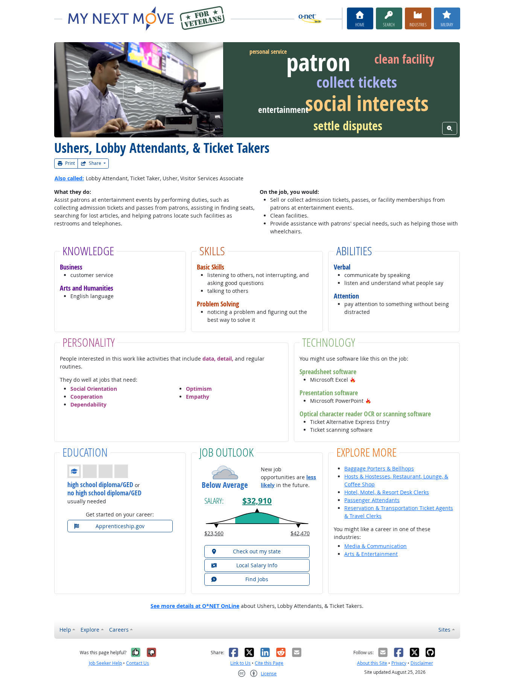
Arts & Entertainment (371, 553)
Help (65, 629)
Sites (444, 629)
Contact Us (137, 663)
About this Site (372, 663)
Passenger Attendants (372, 500)
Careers (119, 629)
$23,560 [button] (214, 533)
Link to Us (240, 663)
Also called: (69, 178)
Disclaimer (422, 663)
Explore (90, 629)
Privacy (398, 663)
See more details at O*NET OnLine (195, 605)
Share (95, 163)
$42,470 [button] (300, 533)
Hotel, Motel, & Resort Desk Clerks (386, 492)
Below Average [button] (225, 485)
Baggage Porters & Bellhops (379, 468)
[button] (353, 379)
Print (69, 163)
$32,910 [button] (257, 500)
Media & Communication (375, 546)
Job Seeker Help (105, 663)
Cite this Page (269, 663)
